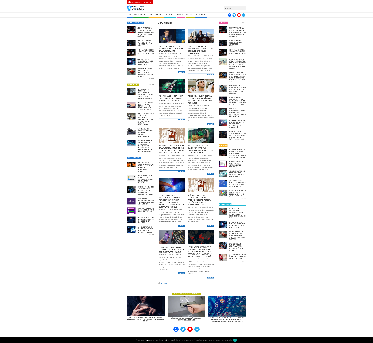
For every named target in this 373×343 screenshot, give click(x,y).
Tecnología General (207, 207)
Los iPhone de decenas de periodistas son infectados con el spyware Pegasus (171, 249)
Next (165, 283)
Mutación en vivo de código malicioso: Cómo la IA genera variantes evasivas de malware (145, 72)
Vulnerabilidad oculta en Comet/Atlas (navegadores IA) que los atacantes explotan (145, 179)
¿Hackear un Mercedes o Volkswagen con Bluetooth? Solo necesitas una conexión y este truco (145, 190)
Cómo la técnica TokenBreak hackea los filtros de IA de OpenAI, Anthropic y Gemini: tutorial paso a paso (237, 135)
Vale (235, 340)
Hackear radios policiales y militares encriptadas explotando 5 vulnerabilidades (145, 132)
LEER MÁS (181, 72)
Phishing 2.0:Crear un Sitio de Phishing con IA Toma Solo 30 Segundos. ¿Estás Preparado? (237, 124)
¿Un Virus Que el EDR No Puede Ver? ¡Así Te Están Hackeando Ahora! (237, 256)
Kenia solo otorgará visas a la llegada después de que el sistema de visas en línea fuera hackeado (145, 106)
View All (151, 78)
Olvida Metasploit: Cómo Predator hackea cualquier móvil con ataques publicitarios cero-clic (237, 89)
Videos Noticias (207, 155)
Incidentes (207, 105)
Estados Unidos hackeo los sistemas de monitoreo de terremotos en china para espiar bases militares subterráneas (145, 119)
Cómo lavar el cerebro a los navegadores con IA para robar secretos (145, 51)
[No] (371, 340)
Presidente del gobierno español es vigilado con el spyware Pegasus (171, 48)
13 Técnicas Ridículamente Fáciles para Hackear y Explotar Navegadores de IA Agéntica (237, 112)
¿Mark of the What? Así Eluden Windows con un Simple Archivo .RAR (145, 210)
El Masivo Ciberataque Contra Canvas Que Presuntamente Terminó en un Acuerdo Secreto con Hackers (237, 153)
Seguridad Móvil (179, 155)
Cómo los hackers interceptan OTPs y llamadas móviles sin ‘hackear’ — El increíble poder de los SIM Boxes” (237, 101)
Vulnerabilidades (177, 209)
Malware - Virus (176, 53)
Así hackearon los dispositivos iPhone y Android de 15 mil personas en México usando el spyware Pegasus (200, 200)
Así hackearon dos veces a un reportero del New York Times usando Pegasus (171, 98)
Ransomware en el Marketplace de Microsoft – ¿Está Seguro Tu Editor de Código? (236, 247)
